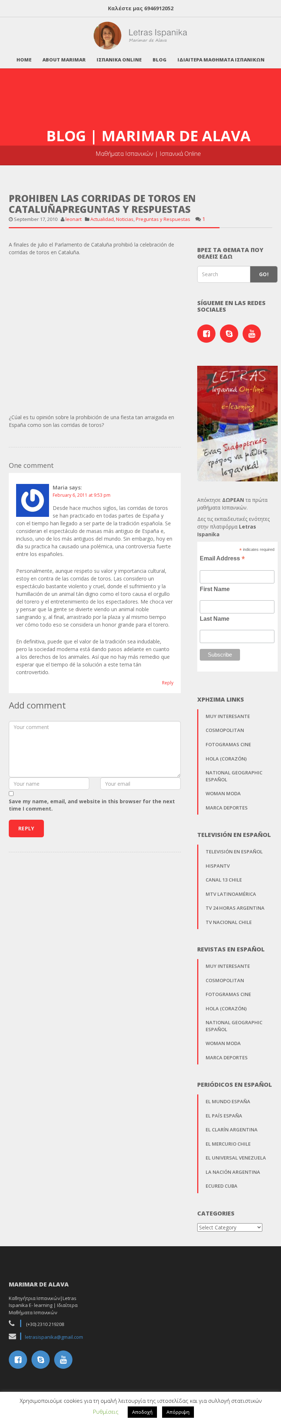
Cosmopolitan (225, 730)
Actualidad (102, 219)
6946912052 (158, 8)
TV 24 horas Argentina (235, 908)
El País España (224, 1115)
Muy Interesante (228, 716)
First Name (215, 589)
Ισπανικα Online (119, 59)
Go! (264, 274)
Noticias (125, 219)
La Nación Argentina (233, 1172)
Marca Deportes (227, 807)
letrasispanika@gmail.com (54, 1337)
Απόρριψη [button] (178, 1412)
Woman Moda (223, 793)
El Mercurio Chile (228, 1144)
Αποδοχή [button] (142, 1412)
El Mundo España (228, 1101)
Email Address (222, 558)
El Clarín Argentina (232, 1129)
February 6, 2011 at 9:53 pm (81, 495)
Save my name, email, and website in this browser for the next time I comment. (92, 805)
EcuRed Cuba (221, 1186)
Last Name (214, 619)
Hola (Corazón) (226, 758)
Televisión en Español (234, 851)
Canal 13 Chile (224, 879)
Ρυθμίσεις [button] (106, 1411)
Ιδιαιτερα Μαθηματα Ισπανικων (221, 59)
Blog (159, 59)
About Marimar (64, 59)
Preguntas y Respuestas (163, 219)
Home (23, 59)
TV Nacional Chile (229, 922)
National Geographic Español (234, 776)
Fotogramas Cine (228, 744)
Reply (167, 683)
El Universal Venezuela (236, 1157)
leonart (73, 219)
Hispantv (218, 866)
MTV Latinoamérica (231, 894)
